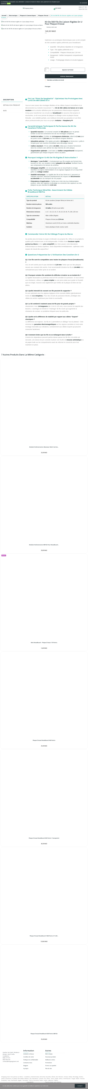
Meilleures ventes (50, 1060)
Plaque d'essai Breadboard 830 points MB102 (44, 1033)
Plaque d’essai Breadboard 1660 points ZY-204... (44, 936)
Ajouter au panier (67, 70)
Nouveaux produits (50, 1057)
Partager (52, 86)
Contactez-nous (27, 1062)
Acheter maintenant (66, 76)
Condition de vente (28, 1057)
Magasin (25, 1065)
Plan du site (48, 1068)
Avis (5, 111)
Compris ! (80, 1086)
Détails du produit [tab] (11, 105)
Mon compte (49, 1054)
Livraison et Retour (28, 1054)
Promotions (48, 1062)
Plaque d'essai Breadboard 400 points (44, 740)
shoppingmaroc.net (39, 1082)
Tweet (55, 86)
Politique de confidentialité (30, 1060)
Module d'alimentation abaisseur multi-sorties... (44, 447)
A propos (25, 1068)
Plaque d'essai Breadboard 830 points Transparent (44, 838)
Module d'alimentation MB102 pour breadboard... (44, 545)
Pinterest (58, 86)
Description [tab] (8, 100)
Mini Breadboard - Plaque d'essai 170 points (44, 642)
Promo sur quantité (50, 1065)
